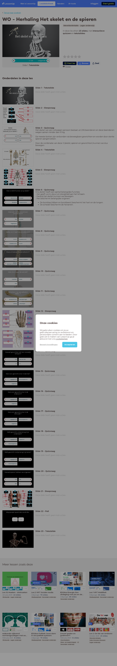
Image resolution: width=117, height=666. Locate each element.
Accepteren (69, 345)
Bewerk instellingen (49, 345)
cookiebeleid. (62, 339)
